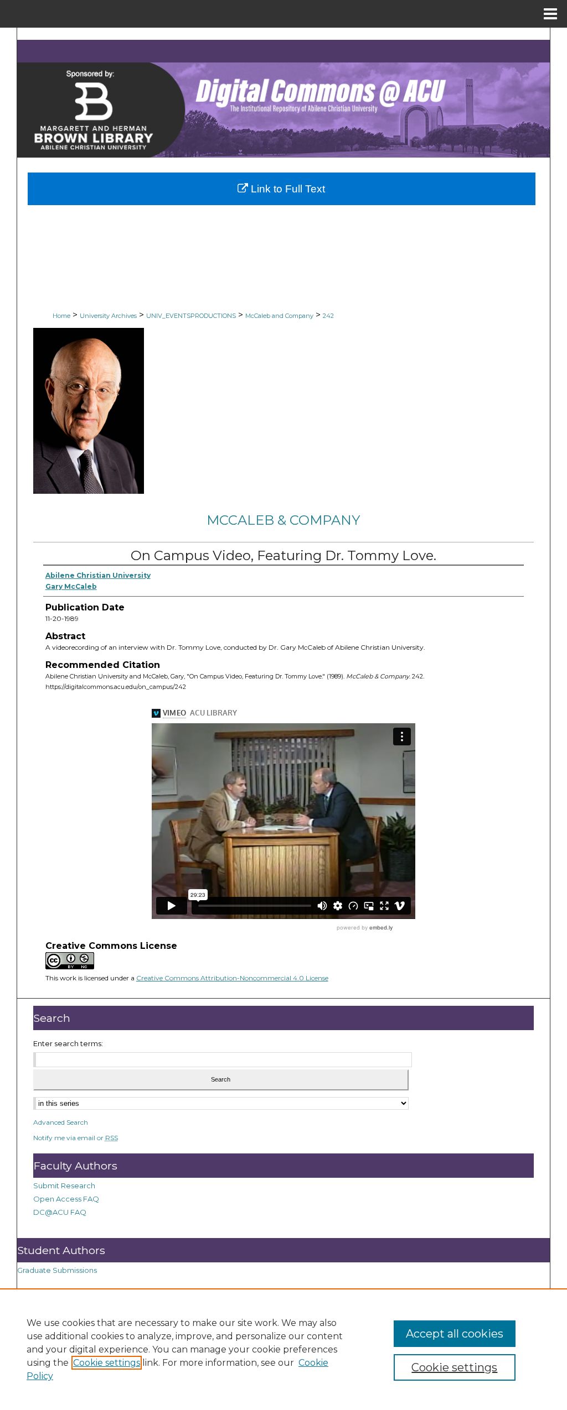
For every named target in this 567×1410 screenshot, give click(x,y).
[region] (283, 1349)
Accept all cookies (454, 1333)
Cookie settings (106, 1362)
